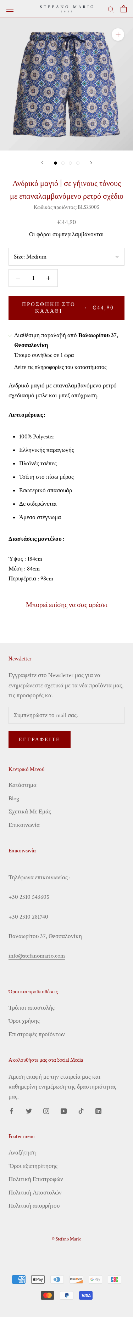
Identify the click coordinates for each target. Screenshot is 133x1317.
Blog (14, 798)
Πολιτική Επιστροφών (36, 1179)
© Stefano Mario (66, 1239)
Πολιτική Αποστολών (35, 1193)
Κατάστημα (23, 785)
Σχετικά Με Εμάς (30, 812)
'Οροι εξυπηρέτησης (33, 1166)
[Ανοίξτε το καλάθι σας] (124, 8)
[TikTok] (81, 1111)
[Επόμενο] (91, 162)
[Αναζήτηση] (111, 9)
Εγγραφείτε (39, 739)
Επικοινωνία (24, 825)
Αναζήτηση (22, 1153)
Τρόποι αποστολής (32, 1008)
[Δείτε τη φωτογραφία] (55, 163)
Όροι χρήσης (24, 1021)
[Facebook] (12, 1111)
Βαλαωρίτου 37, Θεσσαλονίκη (45, 936)
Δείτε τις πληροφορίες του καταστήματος (60, 367)
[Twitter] (29, 1111)
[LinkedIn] (98, 1111)
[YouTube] (64, 1111)
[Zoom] (118, 34)
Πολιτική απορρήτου (34, 1206)
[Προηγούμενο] (42, 162)
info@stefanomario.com (37, 956)
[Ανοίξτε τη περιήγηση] (9, 9)
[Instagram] (46, 1111)
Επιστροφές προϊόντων (37, 1034)
